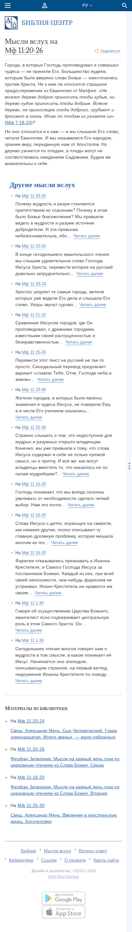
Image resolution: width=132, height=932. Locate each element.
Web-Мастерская (63, 876)
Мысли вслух (57, 850)
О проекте (75, 860)
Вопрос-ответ (93, 850)
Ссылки (49, 860)
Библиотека (21, 860)
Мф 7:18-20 (18, 122)
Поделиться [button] (110, 51)
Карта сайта (106, 860)
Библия (28, 850)
